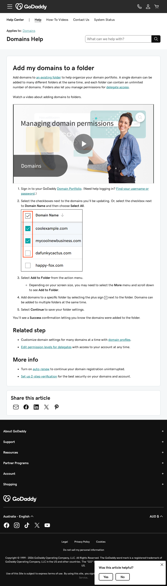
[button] (162, 564)
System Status (104, 19)
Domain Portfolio (69, 188)
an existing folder (48, 77)
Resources (10, 452)
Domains (29, 30)
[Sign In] (148, 6)
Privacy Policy (82, 541)
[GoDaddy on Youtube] (47, 527)
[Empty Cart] (156, 6)
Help (38, 19)
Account (9, 473)
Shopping (10, 484)
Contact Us (81, 19)
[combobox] (118, 39)
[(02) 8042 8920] (139, 6)
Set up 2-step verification (39, 376)
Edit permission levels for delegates (46, 347)
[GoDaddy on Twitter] (37, 527)
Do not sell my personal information (83, 549)
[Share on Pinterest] (57, 407)
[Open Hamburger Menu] (8, 6)
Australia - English (16, 516)
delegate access (117, 87)
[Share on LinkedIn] (36, 407)
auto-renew (41, 369)
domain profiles (119, 339)
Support (9, 441)
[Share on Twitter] (46, 407)
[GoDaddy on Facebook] (6, 527)
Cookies (100, 541)
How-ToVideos (57, 19)
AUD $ (154, 516)
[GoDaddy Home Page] (20, 498)
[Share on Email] (16, 407)
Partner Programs (16, 463)
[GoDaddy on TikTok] (27, 527)
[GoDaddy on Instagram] (16, 527)
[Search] (156, 39)
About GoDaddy (14, 431)
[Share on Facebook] (26, 407)
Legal (65, 541)
